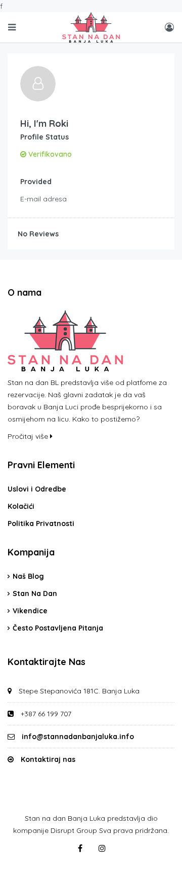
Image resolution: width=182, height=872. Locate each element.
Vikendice (30, 610)
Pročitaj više (29, 436)
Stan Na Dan (35, 593)
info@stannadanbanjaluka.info (78, 736)
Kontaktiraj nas (48, 759)
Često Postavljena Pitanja (58, 628)
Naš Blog (28, 576)
